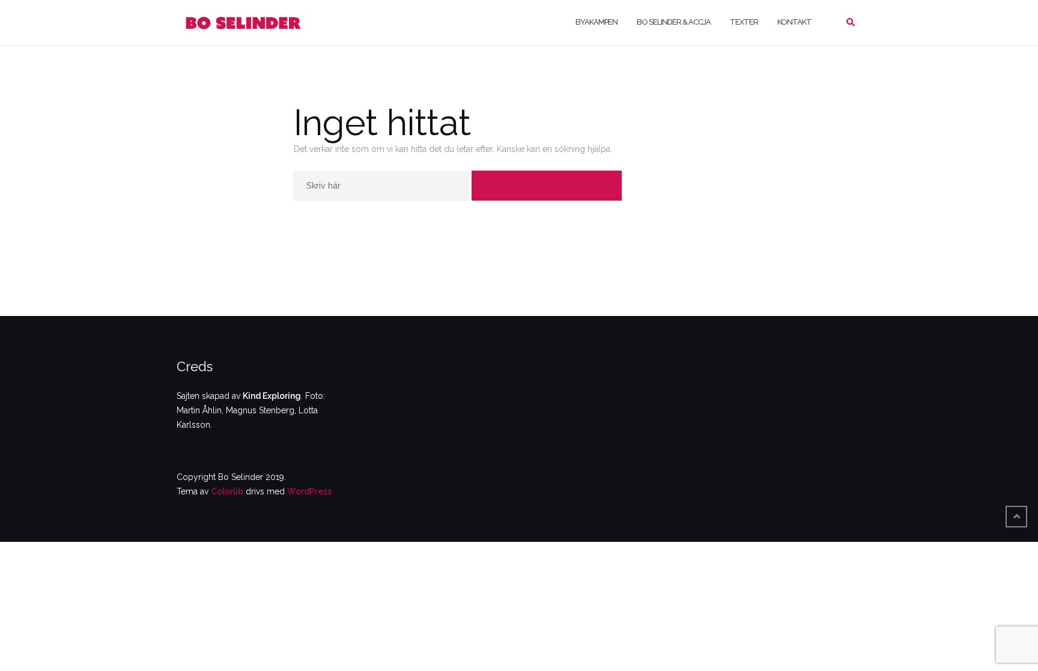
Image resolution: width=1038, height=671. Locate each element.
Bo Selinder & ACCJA (674, 21)
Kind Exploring (272, 396)
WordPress (309, 491)
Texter (744, 21)
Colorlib (227, 491)
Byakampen (596, 21)
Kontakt (794, 21)
